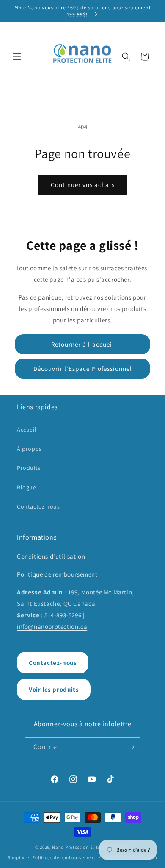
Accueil (26, 429)
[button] (17, 56)
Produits (29, 468)
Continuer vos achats (83, 185)
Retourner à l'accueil (82, 344)
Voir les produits (54, 689)
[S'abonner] (130, 747)
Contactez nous (38, 506)
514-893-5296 (62, 615)
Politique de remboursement (57, 574)
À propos (29, 448)
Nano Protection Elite (76, 847)
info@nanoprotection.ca (52, 626)
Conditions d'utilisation (51, 556)
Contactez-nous (53, 663)
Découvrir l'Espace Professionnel (82, 369)
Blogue (26, 487)
